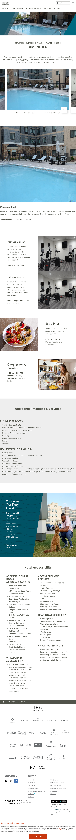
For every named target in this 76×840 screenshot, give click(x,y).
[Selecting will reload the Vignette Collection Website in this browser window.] (50, 720)
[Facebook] (6, 781)
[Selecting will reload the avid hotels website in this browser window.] (12, 757)
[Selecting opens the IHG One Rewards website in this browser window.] (38, 767)
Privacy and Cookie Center (58, 788)
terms (60, 828)
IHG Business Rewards (57, 783)
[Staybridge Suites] (5, 3)
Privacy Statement (61, 830)
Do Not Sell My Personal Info (36, 791)
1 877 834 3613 (26, 803)
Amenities (6, 8)
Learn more (56, 809)
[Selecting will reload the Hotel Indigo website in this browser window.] (11, 732)
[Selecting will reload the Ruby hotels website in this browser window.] (43, 732)
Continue (38, 836)
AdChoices (31, 794)
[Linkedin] (16, 781)
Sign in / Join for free (64, 3)
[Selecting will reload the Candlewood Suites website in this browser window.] (63, 757)
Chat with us (31, 783)
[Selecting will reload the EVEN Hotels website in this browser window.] (25, 745)
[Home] (3, 702)
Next (64, 110)
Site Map (53, 794)
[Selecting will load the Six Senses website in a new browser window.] (12, 720)
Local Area (18, 8)
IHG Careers (54, 780)
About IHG (31, 780)
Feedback (31, 797)
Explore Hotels (54, 791)
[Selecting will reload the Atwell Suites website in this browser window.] (25, 757)
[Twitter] (11, 781)
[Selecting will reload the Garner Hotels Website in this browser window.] (63, 745)
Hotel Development (33, 788)
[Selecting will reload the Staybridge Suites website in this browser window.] (38, 757)
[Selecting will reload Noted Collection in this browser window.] (22, 732)
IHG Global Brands (55, 785)
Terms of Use (32, 785)
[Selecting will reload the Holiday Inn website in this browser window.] (50, 745)
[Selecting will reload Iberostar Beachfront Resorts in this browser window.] (64, 732)
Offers (57, 8)
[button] (73, 3)
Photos (47, 8)
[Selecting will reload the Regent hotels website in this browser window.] (25, 720)
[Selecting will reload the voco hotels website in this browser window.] (32, 732)
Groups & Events (33, 8)
